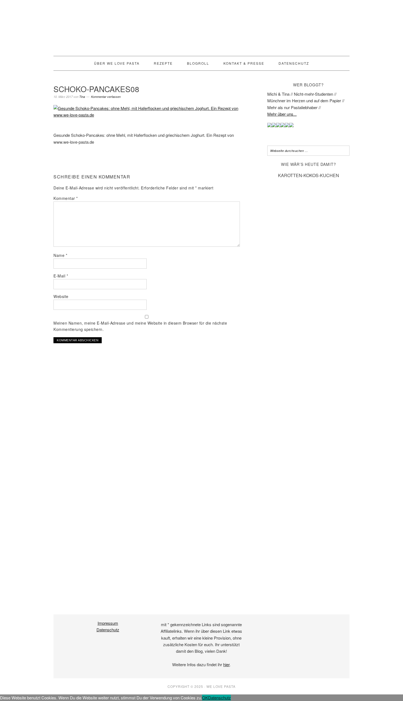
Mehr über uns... (282, 114)
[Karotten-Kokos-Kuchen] (308, 589)
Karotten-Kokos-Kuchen (308, 175)
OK (205, 697)
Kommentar (65, 198)
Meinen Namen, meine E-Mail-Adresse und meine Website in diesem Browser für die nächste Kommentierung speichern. (140, 326)
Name (60, 255)
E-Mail (60, 276)
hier (226, 664)
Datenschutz (108, 629)
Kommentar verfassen (106, 97)
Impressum (108, 623)
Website (61, 296)
